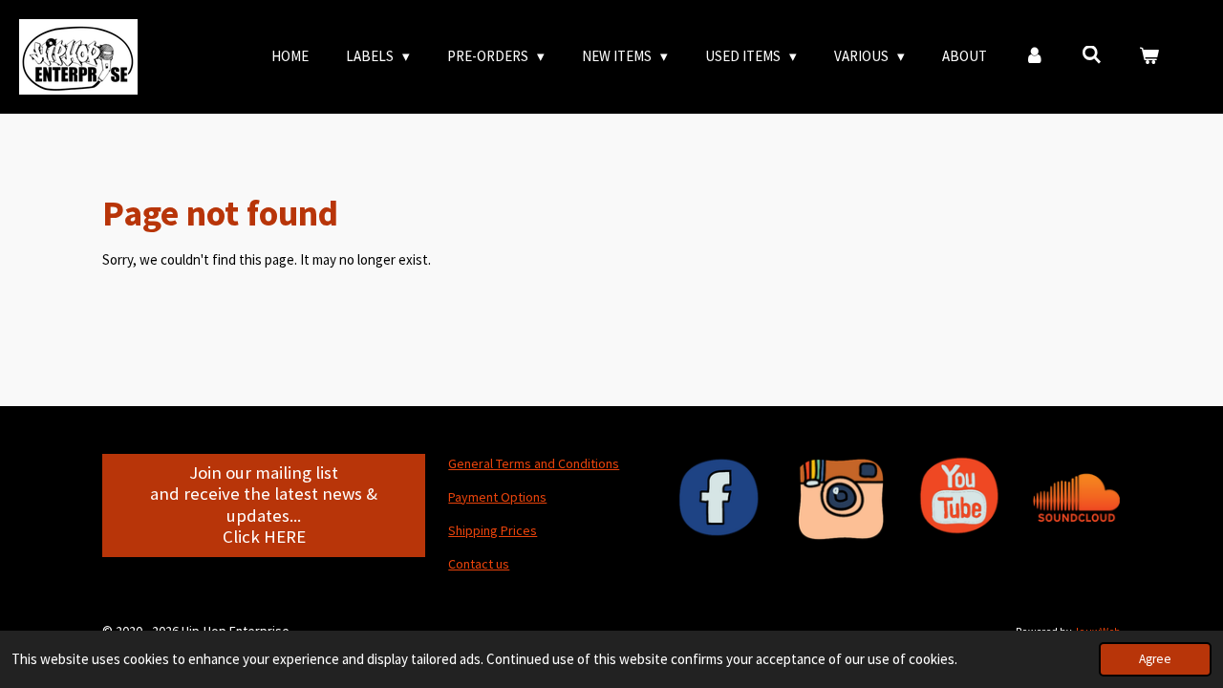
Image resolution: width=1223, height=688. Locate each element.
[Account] (1034, 57)
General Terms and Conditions (533, 463)
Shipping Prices (492, 530)
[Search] (1091, 55)
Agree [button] (1155, 659)
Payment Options (497, 496)
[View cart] (1148, 57)
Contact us (478, 563)
